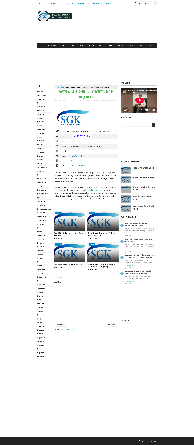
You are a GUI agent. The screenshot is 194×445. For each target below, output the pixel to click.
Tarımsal (132, 45)
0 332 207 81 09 (81, 136)
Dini (141, 45)
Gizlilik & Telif (84, 3)
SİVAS (41, 296)
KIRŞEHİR (42, 235)
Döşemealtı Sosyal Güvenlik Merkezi (142, 197)
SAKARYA (42, 285)
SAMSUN (42, 288)
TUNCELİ (42, 315)
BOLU (41, 137)
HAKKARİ (42, 201)
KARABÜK (42, 213)
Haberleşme (51, 45)
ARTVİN (41, 114)
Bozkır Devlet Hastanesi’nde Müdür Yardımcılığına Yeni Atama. (136, 224)
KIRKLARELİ (42, 231)
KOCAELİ (41, 239)
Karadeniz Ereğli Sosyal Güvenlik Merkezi (144, 188)
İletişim (97, 3)
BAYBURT (42, 133)
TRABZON (42, 311)
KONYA (41, 243)
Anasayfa (43, 3)
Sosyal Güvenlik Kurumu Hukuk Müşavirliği (68, 264)
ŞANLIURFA (42, 353)
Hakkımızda (56, 3)
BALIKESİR (42, 122)
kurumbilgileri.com (93, 190)
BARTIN (41, 126)
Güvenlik (120, 45)
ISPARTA (42, 205)
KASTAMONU (43, 220)
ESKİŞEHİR (42, 186)
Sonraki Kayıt (60, 325)
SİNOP (41, 292)
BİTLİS (41, 156)
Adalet (101, 45)
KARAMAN (42, 216)
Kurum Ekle (109, 3)
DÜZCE (41, 163)
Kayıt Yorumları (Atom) (68, 330)
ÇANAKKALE (42, 338)
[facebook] (135, 3)
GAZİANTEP (43, 190)
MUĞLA (41, 262)
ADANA (41, 91)
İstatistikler (70, 3)
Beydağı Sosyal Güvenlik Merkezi (144, 177)
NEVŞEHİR (42, 269)
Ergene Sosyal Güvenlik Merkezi (143, 167)
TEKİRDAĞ (42, 303)
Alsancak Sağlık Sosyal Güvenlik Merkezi (143, 207)
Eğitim (63, 45)
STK (110, 45)
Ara (154, 124)
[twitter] (140, 3)
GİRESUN (42, 197)
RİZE (40, 281)
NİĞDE (41, 273)
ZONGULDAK (43, 334)
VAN (40, 322)
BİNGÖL (41, 152)
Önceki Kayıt (111, 325)
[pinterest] (149, 3)
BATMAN (42, 129)
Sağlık (73, 45)
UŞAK (40, 319)
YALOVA (41, 326)
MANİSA (41, 254)
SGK (66, 87)
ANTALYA (42, 107)
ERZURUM (42, 179)
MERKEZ (106, 87)
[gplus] (145, 3)
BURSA (41, 144)
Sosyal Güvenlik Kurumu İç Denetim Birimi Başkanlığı (68, 234)
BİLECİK (41, 148)
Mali (82, 45)
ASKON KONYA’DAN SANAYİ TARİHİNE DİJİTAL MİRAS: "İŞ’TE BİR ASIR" (138, 272)
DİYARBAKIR (43, 167)
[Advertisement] (116, 25)
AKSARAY (42, 99)
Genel (150, 45)
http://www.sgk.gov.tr (79, 156)
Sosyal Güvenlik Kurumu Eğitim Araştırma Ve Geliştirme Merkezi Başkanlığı (103, 265)
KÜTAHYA (42, 247)
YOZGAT (42, 330)
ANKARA (72, 87)
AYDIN (41, 118)
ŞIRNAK (41, 356)
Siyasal (91, 45)
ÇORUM (41, 345)
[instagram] (154, 3)
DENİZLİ (41, 160)
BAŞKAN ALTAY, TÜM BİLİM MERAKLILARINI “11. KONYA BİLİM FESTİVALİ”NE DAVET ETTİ (140, 256)
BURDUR (42, 141)
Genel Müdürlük (96, 87)
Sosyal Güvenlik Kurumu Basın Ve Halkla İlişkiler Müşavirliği (101, 234)
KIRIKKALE (42, 228)
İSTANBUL (42, 349)
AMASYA (42, 103)
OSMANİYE (42, 277)
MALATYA (42, 250)
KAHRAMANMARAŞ (45, 209)
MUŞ (40, 266)
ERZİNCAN (42, 182)
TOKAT (41, 307)
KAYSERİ (41, 224)
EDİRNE (41, 171)
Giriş (41, 45)
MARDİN (41, 258)
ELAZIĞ (41, 175)
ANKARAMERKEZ (82, 87)
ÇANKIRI (41, 341)
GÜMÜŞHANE (43, 194)
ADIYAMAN (42, 95)
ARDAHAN (42, 110)
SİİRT (41, 300)
